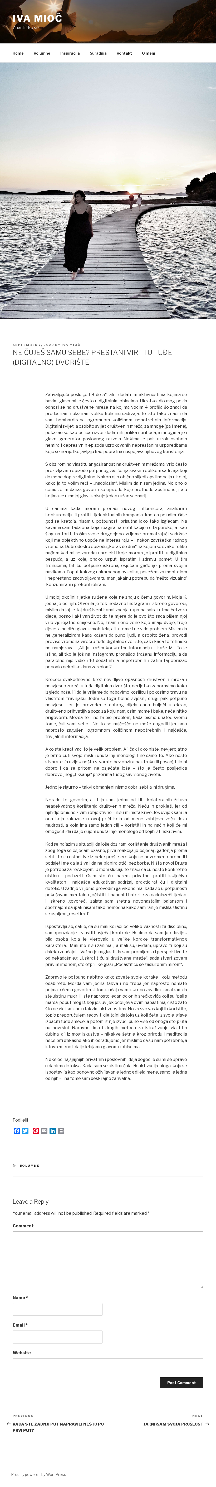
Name (20, 1297)
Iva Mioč (38, 18)
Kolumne (42, 53)
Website (22, 1352)
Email (20, 1325)
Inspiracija (70, 53)
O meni (148, 53)
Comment (23, 1225)
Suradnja (98, 53)
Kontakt (124, 53)
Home (18, 53)
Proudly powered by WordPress (38, 1474)
